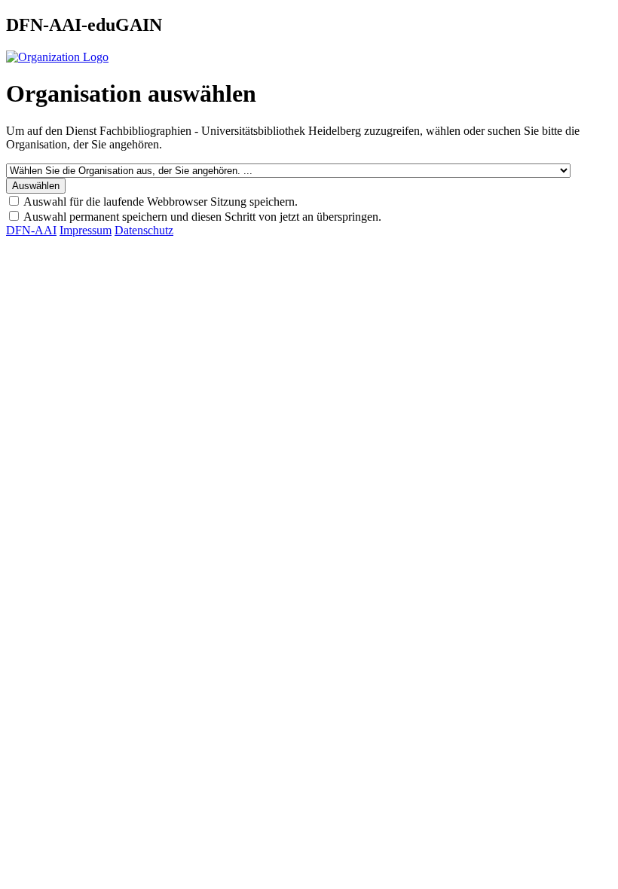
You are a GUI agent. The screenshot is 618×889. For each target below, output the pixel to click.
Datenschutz (144, 230)
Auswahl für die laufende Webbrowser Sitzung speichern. (160, 201)
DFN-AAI (31, 230)
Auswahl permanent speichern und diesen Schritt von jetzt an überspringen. (202, 216)
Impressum (86, 230)
